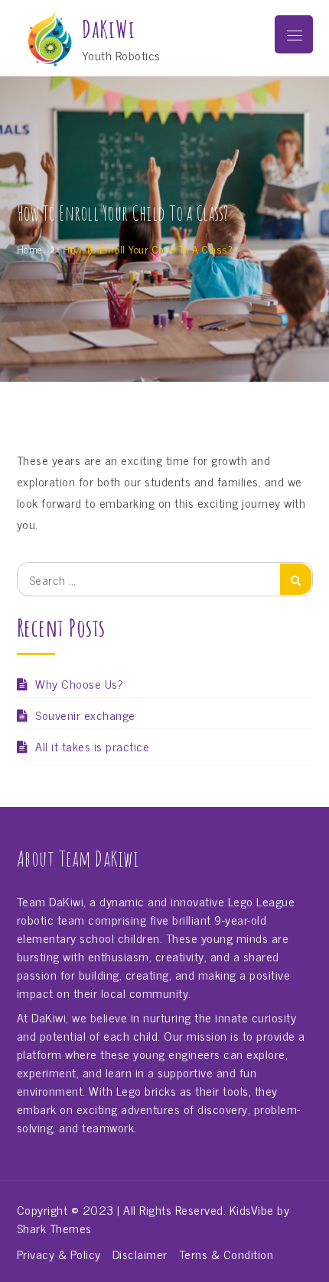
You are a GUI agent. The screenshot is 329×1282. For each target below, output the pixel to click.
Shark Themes (54, 1228)
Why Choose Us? (79, 683)
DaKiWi (108, 29)
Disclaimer (140, 1254)
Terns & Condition (226, 1254)
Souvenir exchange (85, 715)
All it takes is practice (92, 746)
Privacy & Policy (59, 1254)
